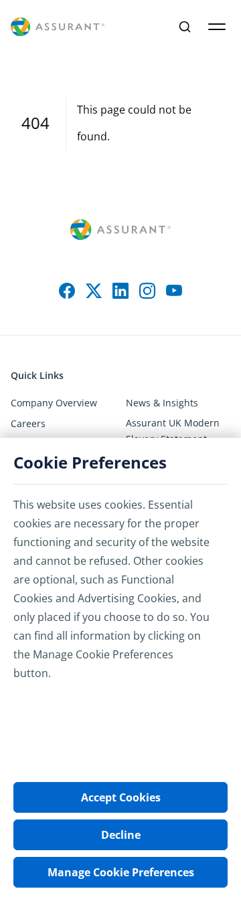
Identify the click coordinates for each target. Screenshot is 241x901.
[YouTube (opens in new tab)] (174, 291)
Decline (121, 834)
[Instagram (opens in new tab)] (147, 291)
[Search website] (184, 26)
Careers (28, 423)
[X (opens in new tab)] (94, 291)
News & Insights (162, 402)
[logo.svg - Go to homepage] (57, 27)
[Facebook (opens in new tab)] (67, 291)
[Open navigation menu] (217, 26)
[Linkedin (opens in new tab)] (120, 291)
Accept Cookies (121, 797)
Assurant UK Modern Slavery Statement (173, 430)
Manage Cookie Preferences (121, 872)
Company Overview (54, 402)
